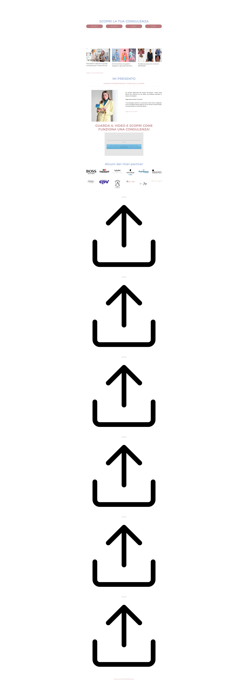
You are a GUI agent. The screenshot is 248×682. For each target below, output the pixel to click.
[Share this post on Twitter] (123, 275)
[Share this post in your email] (125, 275)
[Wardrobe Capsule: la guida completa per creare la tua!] (98, 55)
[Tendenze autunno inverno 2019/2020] (150, 55)
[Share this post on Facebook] (122, 275)
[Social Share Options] (124, 273)
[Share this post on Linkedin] (124, 275)
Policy (132, 679)
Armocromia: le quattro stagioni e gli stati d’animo (122, 65)
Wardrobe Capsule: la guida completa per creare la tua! (96, 64)
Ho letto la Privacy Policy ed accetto (124, 146)
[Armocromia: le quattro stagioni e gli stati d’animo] (124, 55)
